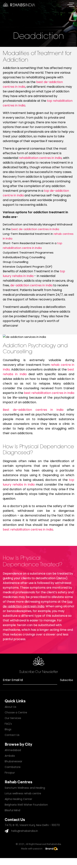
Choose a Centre (16, 712)
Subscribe (66, 680)
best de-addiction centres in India (35, 229)
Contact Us (12, 735)
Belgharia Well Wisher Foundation (26, 805)
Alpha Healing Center (18, 799)
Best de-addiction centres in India (33, 410)
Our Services (13, 718)
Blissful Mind (12, 810)
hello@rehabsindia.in (24, 831)
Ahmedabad (13, 750)
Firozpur (10, 772)
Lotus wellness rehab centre (23, 793)
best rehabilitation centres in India (49, 393)
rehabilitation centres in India (40, 158)
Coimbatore (13, 767)
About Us (10, 707)
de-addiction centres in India (31, 285)
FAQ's (8, 724)
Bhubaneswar (13, 761)
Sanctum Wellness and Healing (25, 788)
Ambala (10, 756)
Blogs (8, 729)
